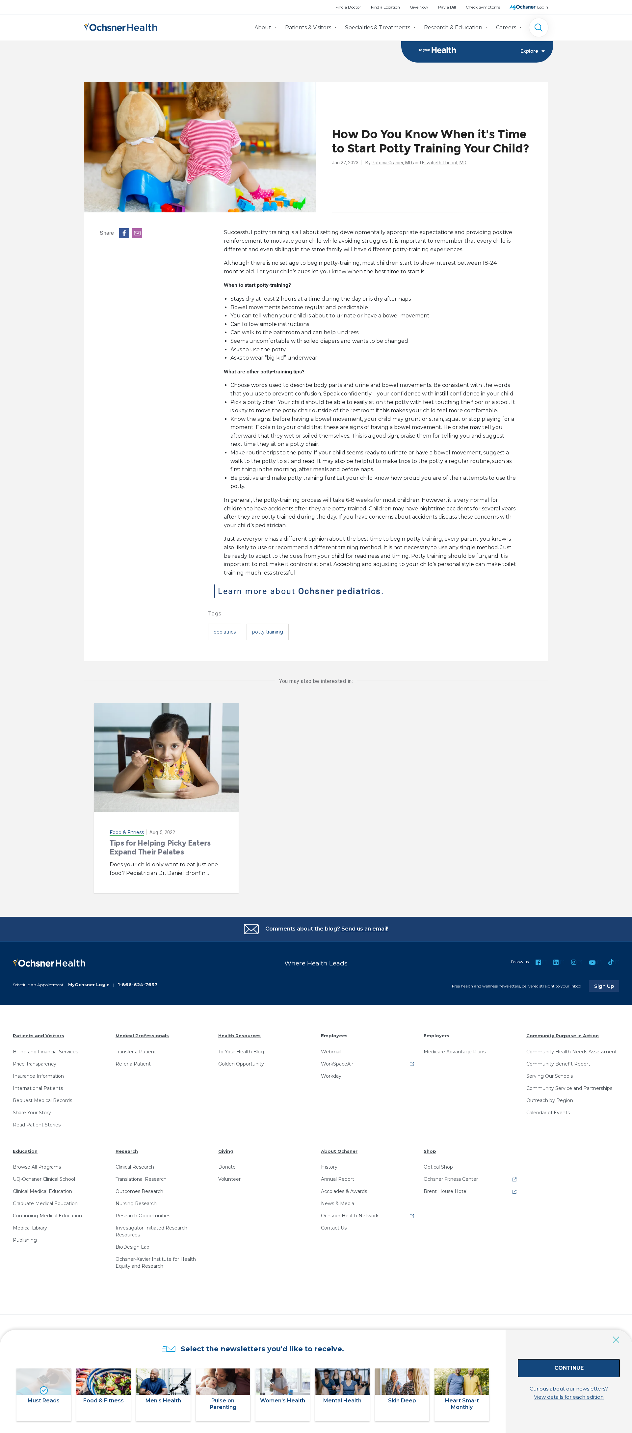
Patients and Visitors (38, 1035)
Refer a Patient (133, 1064)
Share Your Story (32, 1113)
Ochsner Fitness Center (451, 1179)
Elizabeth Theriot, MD (444, 162)
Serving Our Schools (549, 1076)
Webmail (331, 1052)
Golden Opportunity (241, 1064)
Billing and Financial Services (45, 1052)
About (262, 27)
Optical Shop (438, 1167)
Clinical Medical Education (42, 1191)
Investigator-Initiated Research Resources (151, 1231)
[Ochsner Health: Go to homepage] (120, 26)
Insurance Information (38, 1076)
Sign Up (606, 986)
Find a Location (385, 7)
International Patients (38, 1088)
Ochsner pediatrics (339, 590)
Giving (225, 1151)
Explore (529, 51)
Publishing (25, 1240)
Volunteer (229, 1179)
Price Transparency (34, 1064)
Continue (569, 1368)
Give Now (419, 7)
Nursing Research (136, 1203)
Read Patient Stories (37, 1125)
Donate (227, 1167)
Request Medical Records (42, 1100)
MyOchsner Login (89, 984)
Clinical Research (135, 1167)
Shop (430, 1151)
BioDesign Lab (132, 1247)
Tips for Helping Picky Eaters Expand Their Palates (160, 847)
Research (127, 1151)
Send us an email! (364, 929)
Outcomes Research (139, 1191)
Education (25, 1151)
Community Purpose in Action (562, 1035)
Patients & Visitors (308, 27)
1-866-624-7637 (137, 984)
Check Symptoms (483, 7)
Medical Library (30, 1228)
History (329, 1167)
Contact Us (334, 1228)
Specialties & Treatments (377, 27)
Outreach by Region (549, 1100)
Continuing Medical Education (47, 1216)
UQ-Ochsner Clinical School (44, 1179)
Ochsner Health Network (350, 1216)
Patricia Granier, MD (392, 162)
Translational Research (141, 1179)
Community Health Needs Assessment (571, 1052)
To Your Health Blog (241, 1052)
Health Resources (239, 1035)
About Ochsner (339, 1151)
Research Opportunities (143, 1216)
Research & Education (453, 27)
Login (542, 7)
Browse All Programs (37, 1167)
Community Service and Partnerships (569, 1088)
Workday (331, 1076)
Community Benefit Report (558, 1064)
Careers (506, 27)
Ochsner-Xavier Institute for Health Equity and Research (156, 1262)
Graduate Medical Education (45, 1203)
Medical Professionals (142, 1035)
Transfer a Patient (136, 1052)
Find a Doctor (348, 7)
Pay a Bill (447, 7)
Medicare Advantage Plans (455, 1052)
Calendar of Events (548, 1113)
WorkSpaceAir (337, 1064)
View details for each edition (569, 1397)
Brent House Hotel (445, 1191)
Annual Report (337, 1179)
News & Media (337, 1203)
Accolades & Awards (344, 1191)
